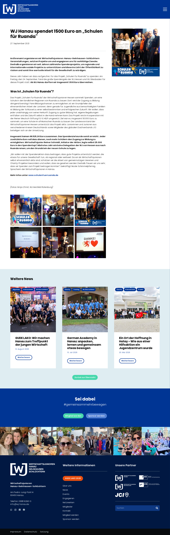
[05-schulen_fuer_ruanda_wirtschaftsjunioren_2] (58, 210)
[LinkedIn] (20, 510)
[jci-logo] (122, 495)
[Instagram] (15, 510)
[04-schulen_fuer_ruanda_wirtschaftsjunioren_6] (26, 210)
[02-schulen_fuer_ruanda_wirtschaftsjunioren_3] (90, 242)
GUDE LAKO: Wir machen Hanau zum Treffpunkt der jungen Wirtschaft (32, 341)
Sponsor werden (71, 519)
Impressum (15, 531)
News (65, 489)
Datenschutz (30, 531)
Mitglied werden (71, 515)
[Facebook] (24, 510)
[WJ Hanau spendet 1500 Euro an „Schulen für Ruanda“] (136, 30)
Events (66, 494)
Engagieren (68, 498)
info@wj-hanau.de (19, 504)
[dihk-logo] (149, 477)
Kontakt (67, 510)
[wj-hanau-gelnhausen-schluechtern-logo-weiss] (20, 9)
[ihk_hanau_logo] (149, 485)
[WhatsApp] (11, 510)
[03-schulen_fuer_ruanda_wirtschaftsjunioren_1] (58, 242)
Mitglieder (68, 506)
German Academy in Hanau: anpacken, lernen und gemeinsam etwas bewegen (84, 343)
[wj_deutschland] (125, 487)
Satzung (44, 531)
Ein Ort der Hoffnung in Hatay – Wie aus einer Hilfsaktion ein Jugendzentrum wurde (135, 343)
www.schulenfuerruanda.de (43, 175)
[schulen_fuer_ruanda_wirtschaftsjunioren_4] (26, 242)
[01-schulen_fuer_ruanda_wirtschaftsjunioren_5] (90, 210)
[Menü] (165, 9)
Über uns (67, 485)
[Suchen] (157, 508)
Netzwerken (68, 502)
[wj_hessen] (125, 478)
